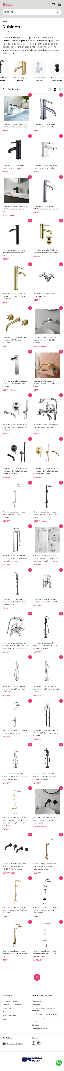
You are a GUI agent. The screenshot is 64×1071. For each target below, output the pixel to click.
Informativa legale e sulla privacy (45, 1018)
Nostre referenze (9, 1012)
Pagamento (37, 1001)
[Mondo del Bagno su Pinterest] (38, 1043)
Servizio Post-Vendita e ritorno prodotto (44, 1009)
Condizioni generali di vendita (44, 1014)
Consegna (36, 1005)
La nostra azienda (10, 1001)
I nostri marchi (9, 1008)
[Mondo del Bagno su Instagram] (33, 1043)
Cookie (35, 1021)
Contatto (35, 1025)
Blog (4, 1019)
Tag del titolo (13, 89)
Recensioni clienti (10, 1015)
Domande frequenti (40, 1029)
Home (5, 21)
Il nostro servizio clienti (12, 1005)
